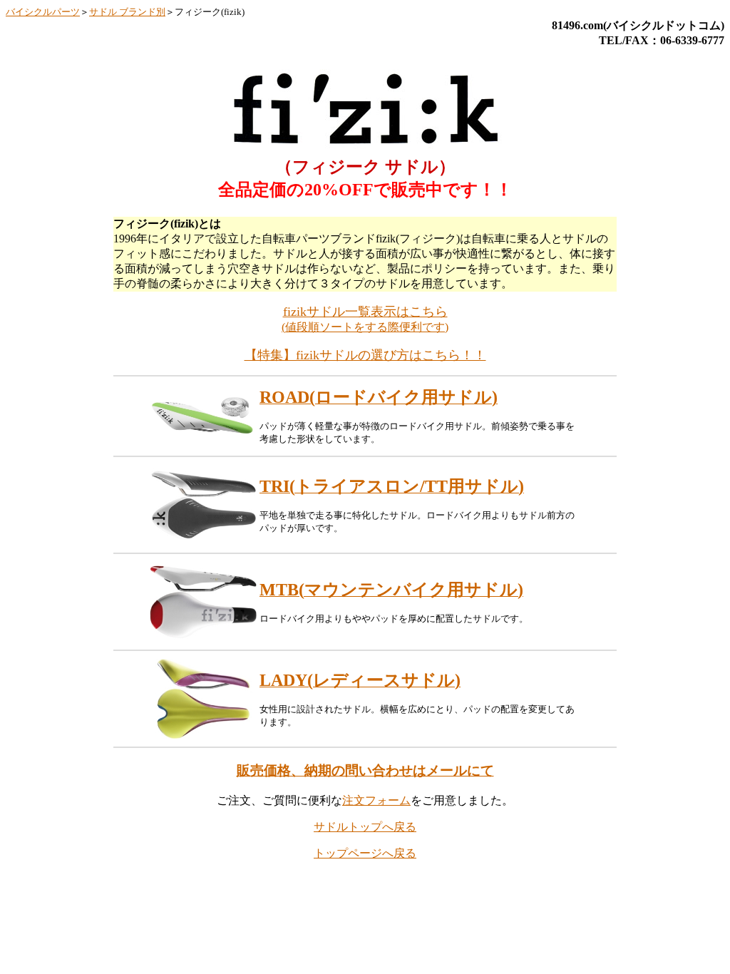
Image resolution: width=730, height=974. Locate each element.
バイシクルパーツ (43, 11)
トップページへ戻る (365, 853)
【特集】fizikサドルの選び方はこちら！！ (365, 355)
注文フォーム (376, 800)
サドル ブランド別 (127, 11)
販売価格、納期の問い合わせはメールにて (365, 770)
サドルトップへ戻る (365, 827)
